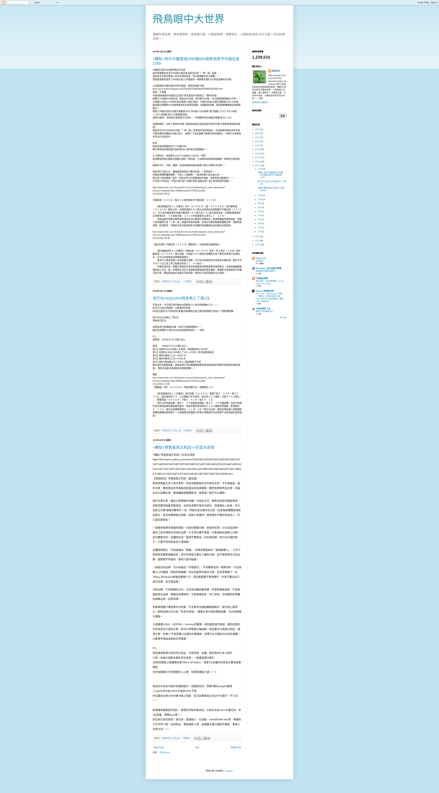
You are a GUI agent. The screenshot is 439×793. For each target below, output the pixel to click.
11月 (260, 195)
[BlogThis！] (201, 281)
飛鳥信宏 (276, 71)
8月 (259, 207)
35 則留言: (188, 430)
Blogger (229, 771)
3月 (259, 223)
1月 (259, 231)
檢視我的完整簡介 (260, 102)
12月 (260, 169)
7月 (259, 211)
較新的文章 (158, 747)
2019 (257, 149)
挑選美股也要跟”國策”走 (266, 271)
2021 (257, 141)
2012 (257, 244)
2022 (257, 137)
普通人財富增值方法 (264, 311)
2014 (257, 236)
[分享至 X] (204, 281)
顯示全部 (283, 317)
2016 (257, 161)
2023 (257, 133)
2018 (257, 153)
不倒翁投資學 (262, 278)
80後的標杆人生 (263, 308)
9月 (259, 203)
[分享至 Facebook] (207, 281)
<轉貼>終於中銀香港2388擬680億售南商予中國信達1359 (270, 175)
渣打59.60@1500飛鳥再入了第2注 (181, 298)
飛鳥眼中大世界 (189, 19)
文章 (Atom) (164, 752)
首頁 (197, 747)
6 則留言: (186, 738)
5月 (259, 215)
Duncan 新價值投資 (265, 291)
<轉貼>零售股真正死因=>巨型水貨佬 (183, 447)
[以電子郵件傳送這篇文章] (197, 281)
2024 (257, 129)
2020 (257, 145)
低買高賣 (259, 261)
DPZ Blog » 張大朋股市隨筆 (268, 268)
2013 (257, 240)
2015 (257, 165)
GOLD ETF (261, 258)
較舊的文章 (236, 747)
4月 (259, 219)
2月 (259, 227)
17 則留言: (188, 281)
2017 (257, 157)
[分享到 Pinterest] (210, 281)
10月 (260, 199)
